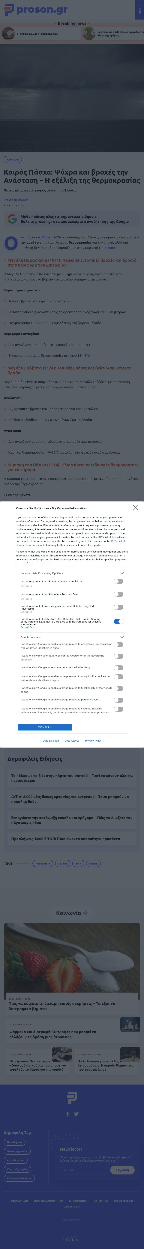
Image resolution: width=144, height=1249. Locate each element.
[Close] (136, 508)
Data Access (72, 740)
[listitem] (72, 573)
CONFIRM (45, 727)
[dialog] (72, 624)
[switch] (118, 581)
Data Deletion (51, 740)
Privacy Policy (93, 740)
